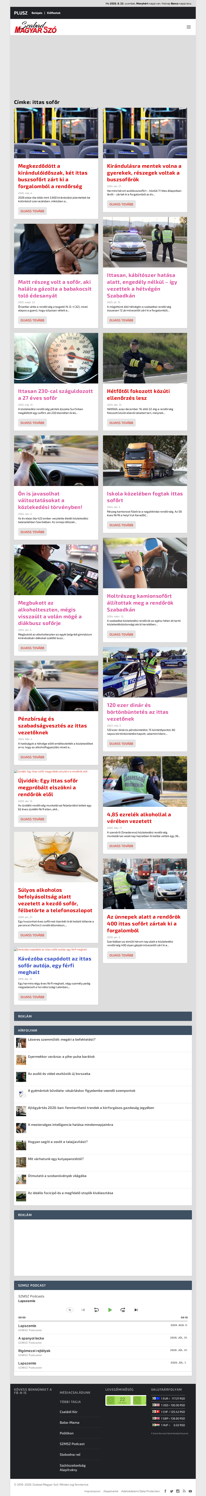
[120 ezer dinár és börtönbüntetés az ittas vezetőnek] (145, 672)
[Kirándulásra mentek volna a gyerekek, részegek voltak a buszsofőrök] (145, 133)
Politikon (67, 1433)
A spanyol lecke (31, 1338)
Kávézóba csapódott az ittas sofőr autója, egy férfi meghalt (55, 965)
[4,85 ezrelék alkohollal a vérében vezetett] (145, 781)
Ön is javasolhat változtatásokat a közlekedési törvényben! (50, 500)
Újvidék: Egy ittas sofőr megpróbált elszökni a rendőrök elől (48, 787)
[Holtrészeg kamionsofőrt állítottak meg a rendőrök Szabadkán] (145, 563)
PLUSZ (21, 12)
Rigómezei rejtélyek (34, 1351)
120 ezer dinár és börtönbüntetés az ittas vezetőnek (138, 712)
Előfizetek (54, 13)
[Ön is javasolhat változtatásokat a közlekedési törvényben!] (56, 460)
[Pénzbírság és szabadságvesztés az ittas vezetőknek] (56, 686)
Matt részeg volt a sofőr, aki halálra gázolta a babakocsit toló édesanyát (55, 288)
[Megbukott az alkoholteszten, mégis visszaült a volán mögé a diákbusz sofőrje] (56, 570)
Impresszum (92, 1491)
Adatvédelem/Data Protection (140, 1491)
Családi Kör (69, 1412)
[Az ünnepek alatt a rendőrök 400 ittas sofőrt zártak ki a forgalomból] (145, 884)
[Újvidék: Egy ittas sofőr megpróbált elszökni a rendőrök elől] (56, 771)
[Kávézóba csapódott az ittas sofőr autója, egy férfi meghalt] (56, 949)
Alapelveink (110, 1491)
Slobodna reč (70, 1454)
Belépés (37, 13)
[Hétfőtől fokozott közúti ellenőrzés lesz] (145, 358)
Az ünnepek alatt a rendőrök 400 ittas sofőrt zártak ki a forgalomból (144, 923)
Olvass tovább (32, 211)
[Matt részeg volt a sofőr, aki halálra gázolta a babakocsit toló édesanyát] (56, 249)
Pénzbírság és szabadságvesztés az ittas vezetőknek (52, 725)
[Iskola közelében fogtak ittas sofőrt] (145, 460)
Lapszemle (27, 1326)
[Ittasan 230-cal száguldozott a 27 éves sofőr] (56, 358)
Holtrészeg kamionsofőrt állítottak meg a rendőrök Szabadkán (140, 602)
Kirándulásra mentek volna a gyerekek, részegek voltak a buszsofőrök (144, 172)
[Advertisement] (103, 65)
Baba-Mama (69, 1422)
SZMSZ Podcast (72, 1444)
